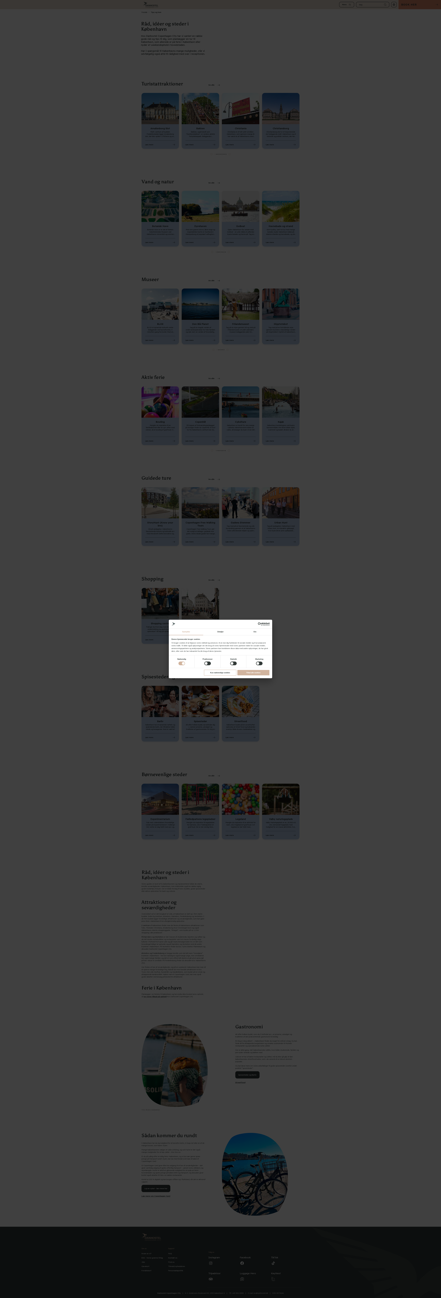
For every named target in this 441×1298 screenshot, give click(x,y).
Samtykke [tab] (186, 632)
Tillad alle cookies (253, 673)
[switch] (207, 663)
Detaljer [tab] (220, 632)
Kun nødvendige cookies (220, 673)
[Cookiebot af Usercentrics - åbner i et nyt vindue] (260, 624)
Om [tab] (254, 632)
